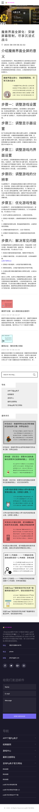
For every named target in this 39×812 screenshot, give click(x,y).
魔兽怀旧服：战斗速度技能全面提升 (15, 311)
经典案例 (23, 18)
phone (11, 651)
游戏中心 (11, 398)
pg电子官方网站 (29, 808)
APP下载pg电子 (13, 391)
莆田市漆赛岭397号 (15, 645)
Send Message (19, 716)
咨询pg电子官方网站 (15, 405)
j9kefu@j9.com (14, 658)
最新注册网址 (12, 402)
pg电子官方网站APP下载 (10, 795)
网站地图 (5, 769)
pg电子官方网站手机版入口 (11, 790)
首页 (14, 18)
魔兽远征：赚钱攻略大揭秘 (12, 346)
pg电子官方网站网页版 (10, 784)
